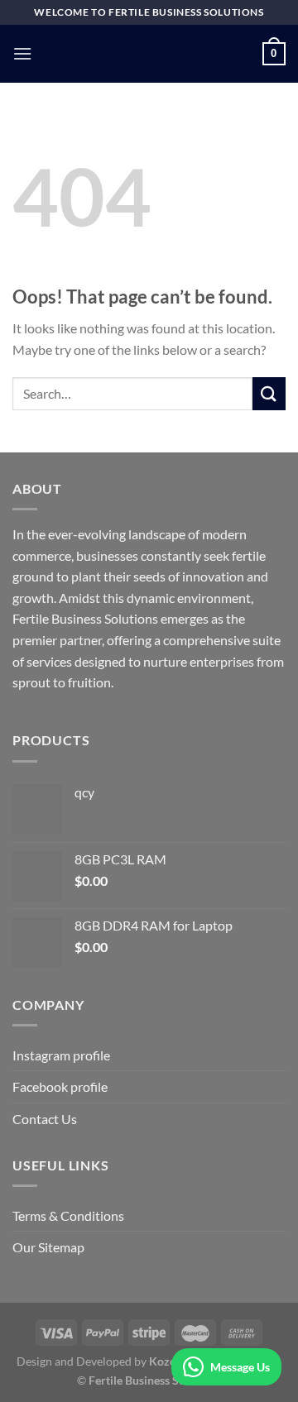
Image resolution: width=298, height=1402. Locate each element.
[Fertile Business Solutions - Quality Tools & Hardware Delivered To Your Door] (149, 54)
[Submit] (269, 393)
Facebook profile (60, 1086)
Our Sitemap (48, 1247)
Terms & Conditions (68, 1215)
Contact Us (44, 1119)
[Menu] (22, 53)
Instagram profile (61, 1055)
